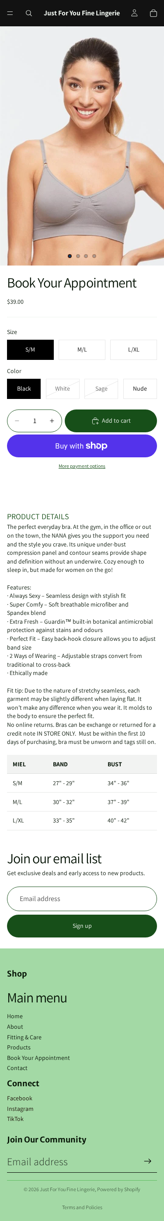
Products (19, 1047)
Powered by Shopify (118, 1189)
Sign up (82, 926)
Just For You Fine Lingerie (67, 1189)
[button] (82, 516)
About (15, 1027)
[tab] (82, 516)
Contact (17, 1068)
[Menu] (10, 13)
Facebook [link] (19, 1098)
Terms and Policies (82, 1207)
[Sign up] (148, 1161)
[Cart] (153, 13)
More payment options (82, 466)
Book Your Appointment (38, 1058)
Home (15, 1016)
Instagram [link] (20, 1109)
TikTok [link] (15, 1119)
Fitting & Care (24, 1037)
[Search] (28, 13)
